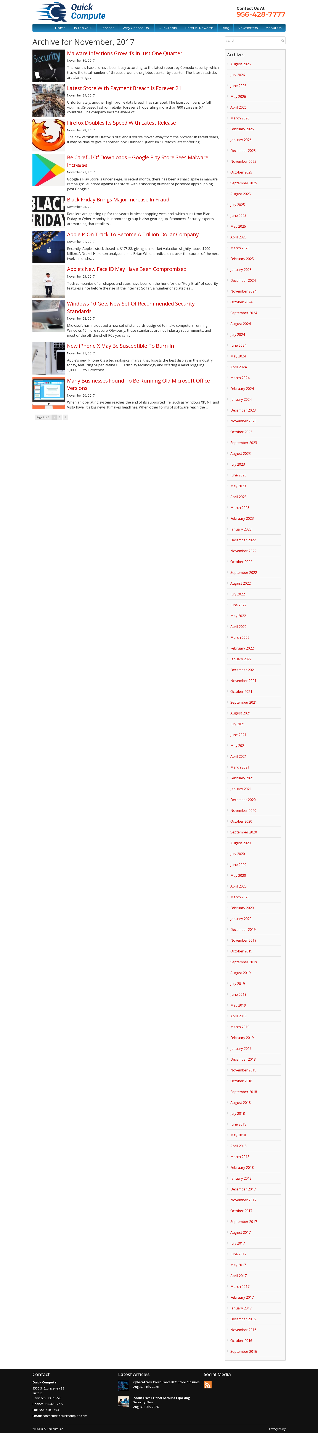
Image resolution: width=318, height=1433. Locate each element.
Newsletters (248, 28)
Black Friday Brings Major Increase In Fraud (118, 199)
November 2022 (243, 550)
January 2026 (241, 139)
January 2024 (241, 399)
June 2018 (238, 1124)
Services (107, 28)
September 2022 (243, 572)
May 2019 (238, 1005)
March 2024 (239, 377)
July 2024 (237, 334)
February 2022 (242, 648)
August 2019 (240, 972)
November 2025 (243, 161)
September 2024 (243, 312)
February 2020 (242, 907)
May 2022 (238, 615)
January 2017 (241, 1308)
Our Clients (168, 28)
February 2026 (242, 129)
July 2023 (237, 464)
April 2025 (238, 237)
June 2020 (238, 864)
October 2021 (241, 691)
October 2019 (241, 951)
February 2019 (242, 1037)
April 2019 (238, 1016)
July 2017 (237, 1243)
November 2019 (243, 940)
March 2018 (239, 1156)
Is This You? (83, 28)
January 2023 (241, 529)
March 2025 (239, 248)
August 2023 (240, 453)
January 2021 (241, 788)
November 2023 (243, 421)
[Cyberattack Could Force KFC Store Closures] (123, 1385)
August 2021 (240, 713)
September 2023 (243, 442)
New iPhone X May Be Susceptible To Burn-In (120, 345)
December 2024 (243, 280)
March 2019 (239, 1026)
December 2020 (243, 799)
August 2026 (240, 64)
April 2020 (238, 886)
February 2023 (242, 518)
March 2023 (239, 507)
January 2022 (241, 659)
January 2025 (241, 269)
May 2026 (238, 96)
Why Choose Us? (136, 28)
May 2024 (238, 356)
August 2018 (240, 1102)
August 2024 (240, 323)
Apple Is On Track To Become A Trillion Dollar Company (133, 234)
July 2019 (237, 983)
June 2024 (238, 345)
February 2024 (242, 388)
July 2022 (237, 594)
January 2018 (241, 1178)
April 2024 (238, 367)
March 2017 (239, 1286)
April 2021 (238, 756)
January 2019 (241, 1048)
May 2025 (238, 226)
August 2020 (240, 843)
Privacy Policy (277, 1429)
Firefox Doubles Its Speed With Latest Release (121, 122)
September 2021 (243, 702)
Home (60, 28)
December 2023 (243, 410)
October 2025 (241, 172)
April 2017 (238, 1275)
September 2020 (243, 832)
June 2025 (238, 215)
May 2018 (238, 1135)
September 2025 (243, 183)
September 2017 (243, 1221)
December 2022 (243, 540)
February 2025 (242, 258)
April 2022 (238, 626)
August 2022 (240, 583)
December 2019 (243, 929)
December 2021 (243, 669)
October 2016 (241, 1340)
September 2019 (243, 962)
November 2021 (243, 680)
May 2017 (238, 1265)
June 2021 (238, 734)
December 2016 (243, 1319)
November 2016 (243, 1329)
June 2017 (238, 1254)
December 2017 (243, 1189)
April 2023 (238, 496)
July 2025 (237, 204)
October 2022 (241, 561)
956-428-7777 (261, 14)
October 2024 (241, 302)
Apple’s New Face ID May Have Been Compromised (126, 268)
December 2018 (243, 1059)
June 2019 (238, 994)
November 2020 (243, 810)
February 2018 (242, 1167)
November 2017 (243, 1200)
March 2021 (239, 767)
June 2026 (238, 85)
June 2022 (238, 605)
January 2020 (241, 918)
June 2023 (238, 475)
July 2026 (237, 74)
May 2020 (238, 875)
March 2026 (239, 118)
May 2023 (238, 486)
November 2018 (243, 1070)
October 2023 (241, 431)
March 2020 (239, 897)
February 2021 (242, 778)
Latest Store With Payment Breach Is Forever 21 (124, 88)
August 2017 (240, 1232)
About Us (273, 28)
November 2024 (243, 291)
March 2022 (239, 637)
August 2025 (240, 193)
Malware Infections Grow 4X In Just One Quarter (124, 53)
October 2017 (241, 1210)
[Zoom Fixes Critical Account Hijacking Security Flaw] (123, 1401)
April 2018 (238, 1146)
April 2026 (238, 107)
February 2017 (242, 1297)
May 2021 (238, 745)
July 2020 (237, 853)
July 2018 (237, 1113)
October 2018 (241, 1081)
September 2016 (243, 1351)
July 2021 (237, 724)
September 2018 (243, 1091)
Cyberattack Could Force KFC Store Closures (166, 1382)
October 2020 (241, 821)
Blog (225, 28)
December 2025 (243, 150)
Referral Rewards (199, 28)
